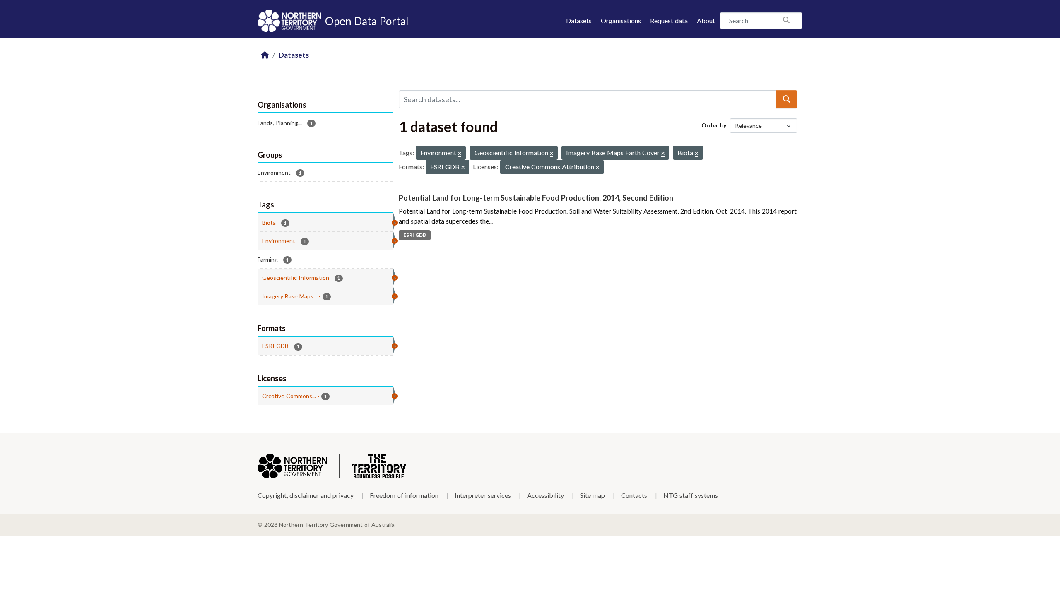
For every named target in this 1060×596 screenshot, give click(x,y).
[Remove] (459, 154)
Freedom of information (404, 495)
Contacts (634, 495)
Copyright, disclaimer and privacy (306, 495)
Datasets (579, 20)
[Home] (265, 55)
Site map (592, 495)
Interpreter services (483, 495)
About (706, 20)
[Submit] (786, 99)
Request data (669, 20)
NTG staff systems (690, 495)
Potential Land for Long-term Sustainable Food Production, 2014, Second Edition (536, 197)
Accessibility (545, 495)
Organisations (621, 20)
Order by (713, 125)
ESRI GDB (414, 235)
